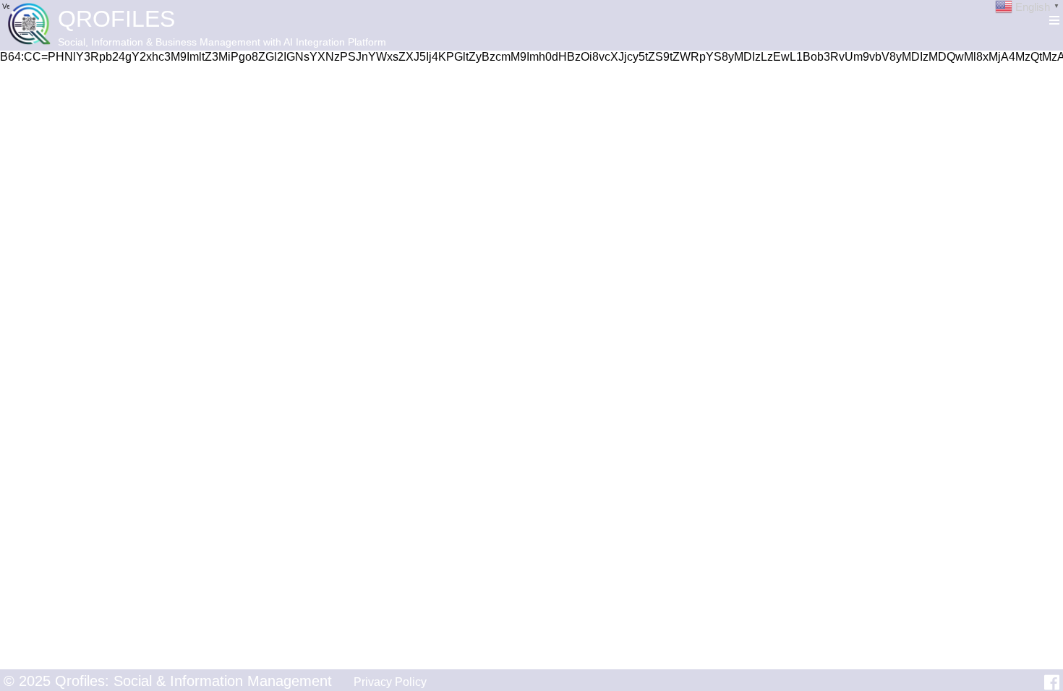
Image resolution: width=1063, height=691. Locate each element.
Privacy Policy (390, 682)
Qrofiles (116, 19)
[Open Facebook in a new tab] (1051, 682)
